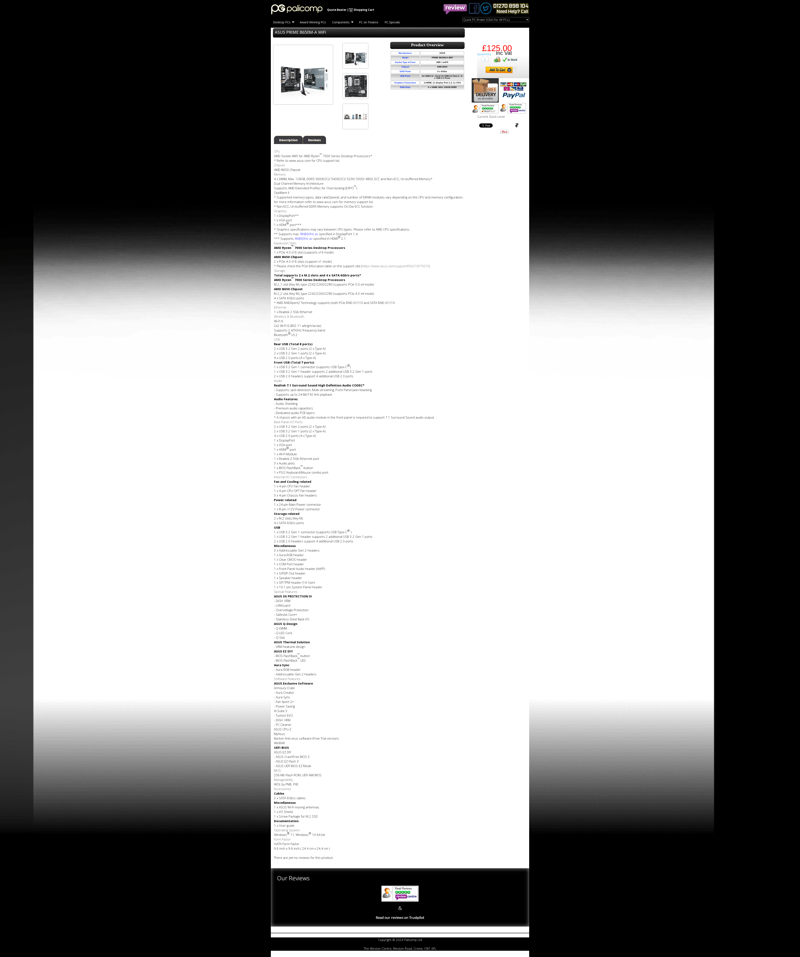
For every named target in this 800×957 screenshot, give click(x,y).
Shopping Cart (364, 10)
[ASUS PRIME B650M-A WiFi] (355, 56)
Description (288, 140)
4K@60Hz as (303, 238)
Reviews (314, 140)
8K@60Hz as (309, 234)
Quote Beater (336, 10)
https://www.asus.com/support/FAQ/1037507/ (395, 266)
